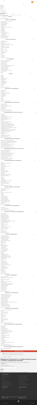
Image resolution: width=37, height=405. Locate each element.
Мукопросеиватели (4, 329)
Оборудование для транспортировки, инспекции (8, 129)
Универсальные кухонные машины (6, 180)
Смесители (2, 225)
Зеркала (2, 280)
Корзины (2, 193)
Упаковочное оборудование (5, 291)
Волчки (2, 162)
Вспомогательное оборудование (6, 150)
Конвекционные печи (4, 249)
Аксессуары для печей (4, 235)
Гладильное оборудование (5, 151)
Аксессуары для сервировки (5, 188)
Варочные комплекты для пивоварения (7, 140)
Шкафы (2, 99)
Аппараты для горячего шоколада (6, 21)
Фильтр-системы (3, 230)
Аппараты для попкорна (5, 236)
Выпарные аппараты (4, 117)
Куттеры (2, 120)
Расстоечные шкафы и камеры (5, 264)
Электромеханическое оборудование (6, 322)
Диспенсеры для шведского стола (6, 192)
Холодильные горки (4, 319)
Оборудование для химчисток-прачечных (7, 147)
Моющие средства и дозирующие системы (7, 153)
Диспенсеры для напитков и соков (6, 27)
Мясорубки (3, 173)
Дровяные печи (3, 244)
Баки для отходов (4, 213)
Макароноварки (3, 251)
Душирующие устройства (5, 216)
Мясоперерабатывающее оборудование (7, 345)
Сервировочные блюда (4, 199)
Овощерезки (3, 132)
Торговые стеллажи (4, 288)
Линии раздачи (3, 57)
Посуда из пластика (4, 197)
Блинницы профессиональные (6, 240)
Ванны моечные (3, 90)
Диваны (2, 76)
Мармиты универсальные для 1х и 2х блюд (7, 65)
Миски (2, 50)
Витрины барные (3, 25)
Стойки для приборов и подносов (6, 70)
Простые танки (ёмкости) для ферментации (8, 144)
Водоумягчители (3, 214)
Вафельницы (3, 241)
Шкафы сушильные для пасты (5, 344)
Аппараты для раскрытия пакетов (6, 295)
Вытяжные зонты (5, 356)
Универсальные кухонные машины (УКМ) (7, 342)
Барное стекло (3, 189)
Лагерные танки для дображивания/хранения (8, 142)
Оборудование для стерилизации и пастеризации (9, 127)
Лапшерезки (3, 327)
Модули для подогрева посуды (6, 66)
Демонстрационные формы (5, 279)
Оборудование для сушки (5, 128)
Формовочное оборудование (5, 182)
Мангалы (2, 252)
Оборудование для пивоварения (6, 137)
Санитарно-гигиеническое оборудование (7, 210)
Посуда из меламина (4, 196)
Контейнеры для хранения (5, 47)
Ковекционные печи (4, 248)
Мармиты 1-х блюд (4, 63)
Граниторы (2, 26)
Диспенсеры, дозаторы (4, 215)
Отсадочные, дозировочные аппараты (7, 331)
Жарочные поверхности (4, 245)
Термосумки (3, 108)
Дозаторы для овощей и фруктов (6, 118)
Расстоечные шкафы (4, 263)
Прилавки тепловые (4, 69)
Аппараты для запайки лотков (5, 294)
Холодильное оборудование (22, 383)
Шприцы (2, 184)
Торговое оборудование (4, 273)
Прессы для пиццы (4, 332)
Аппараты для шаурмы (4, 239)
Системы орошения (4, 286)
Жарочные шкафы (4, 246)
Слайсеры (2, 178)
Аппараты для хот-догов (4, 238)
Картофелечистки (4, 119)
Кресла (2, 77)
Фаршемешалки (3, 181)
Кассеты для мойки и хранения (6, 109)
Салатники (2, 53)
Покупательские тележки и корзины (6, 284)
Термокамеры (3, 179)
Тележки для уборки (4, 227)
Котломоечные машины (4, 208)
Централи (2, 320)
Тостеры (2, 269)
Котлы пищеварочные (4, 250)
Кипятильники (3, 247)
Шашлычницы (3, 272)
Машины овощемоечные (5, 122)
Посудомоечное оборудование (5, 204)
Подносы (2, 195)
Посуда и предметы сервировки (6, 185)
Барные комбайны (4, 22)
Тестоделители (3, 336)
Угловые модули (3, 71)
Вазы (2, 191)
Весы (2, 278)
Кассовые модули (4, 62)
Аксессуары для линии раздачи (6, 60)
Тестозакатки (3, 338)
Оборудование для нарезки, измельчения (7, 125)
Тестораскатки (3, 341)
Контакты (2, 8)
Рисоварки (3, 265)
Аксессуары (3, 207)
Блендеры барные (4, 24)
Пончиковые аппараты (4, 262)
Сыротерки (3, 334)
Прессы (2, 134)
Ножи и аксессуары (4, 51)
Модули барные (3, 79)
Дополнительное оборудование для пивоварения (9, 141)
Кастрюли (2, 45)
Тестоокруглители (4, 340)
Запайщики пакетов (4, 299)
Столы (2, 317)
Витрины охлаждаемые (4, 61)
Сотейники (3, 56)
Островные (9, 356)
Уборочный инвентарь (4, 228)
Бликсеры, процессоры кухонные (6, 116)
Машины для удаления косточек (6, 121)
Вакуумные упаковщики (5, 298)
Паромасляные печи (4, 133)
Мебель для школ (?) (4, 78)
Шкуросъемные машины (5, 183)
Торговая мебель (3, 287)
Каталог (2, 5)
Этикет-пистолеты (4, 290)
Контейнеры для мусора (5, 217)
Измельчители (3, 326)
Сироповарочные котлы (4, 267)
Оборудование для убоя (5, 175)
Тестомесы (2, 339)
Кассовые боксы (3, 282)
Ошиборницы (3, 52)
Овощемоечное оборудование (6, 131)
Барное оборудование (4, 18)
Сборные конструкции (4, 285)
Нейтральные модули (4, 67)
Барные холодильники (4, 23)
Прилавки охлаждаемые (5, 68)
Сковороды (3, 55)
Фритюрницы (3, 270)
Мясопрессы (3, 172)
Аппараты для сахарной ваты (5, 237)
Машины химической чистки (5, 152)
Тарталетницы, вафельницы (5, 335)
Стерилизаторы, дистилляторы (6, 226)
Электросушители (4, 231)
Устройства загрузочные (4, 136)
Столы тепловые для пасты (5, 333)
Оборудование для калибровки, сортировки (8, 124)
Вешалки (2, 75)
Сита (1, 54)
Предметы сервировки (4, 198)
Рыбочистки (3, 177)
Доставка (2, 7)
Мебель (2, 72)
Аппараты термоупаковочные (5, 296)
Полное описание (3, 363)
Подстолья (2, 80)
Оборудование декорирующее (6, 330)
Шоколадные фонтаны (4, 36)
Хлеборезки (3, 343)
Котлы (2, 48)
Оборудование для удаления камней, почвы (8, 130)
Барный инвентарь (4, 190)
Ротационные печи (4, 266)
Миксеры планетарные (4, 328)
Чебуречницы (3, 271)
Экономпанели (3, 289)
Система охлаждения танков (5, 145)
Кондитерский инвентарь (5, 46)
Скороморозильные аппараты (5, 135)
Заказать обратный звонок (4, 15)
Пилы (2, 176)
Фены (2, 229)
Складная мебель (3, 81)
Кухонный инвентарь (4, 49)
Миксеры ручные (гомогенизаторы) (6, 123)
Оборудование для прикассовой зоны (7, 283)
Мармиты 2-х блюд (4, 64)
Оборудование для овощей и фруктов (7, 383)
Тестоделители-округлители (5, 337)
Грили (2, 243)
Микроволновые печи (4, 254)
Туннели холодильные (4, 318)
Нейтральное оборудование (5, 87)
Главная (4, 353)
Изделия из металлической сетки (6, 281)
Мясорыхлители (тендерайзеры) (6, 174)
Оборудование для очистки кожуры (6, 126)
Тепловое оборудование (4, 232)
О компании (2, 6)
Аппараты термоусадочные (5, 297)
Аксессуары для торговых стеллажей (6, 277)
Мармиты (2, 194)
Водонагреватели (4, 242)
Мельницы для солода (4, 143)
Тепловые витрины (4, 268)
